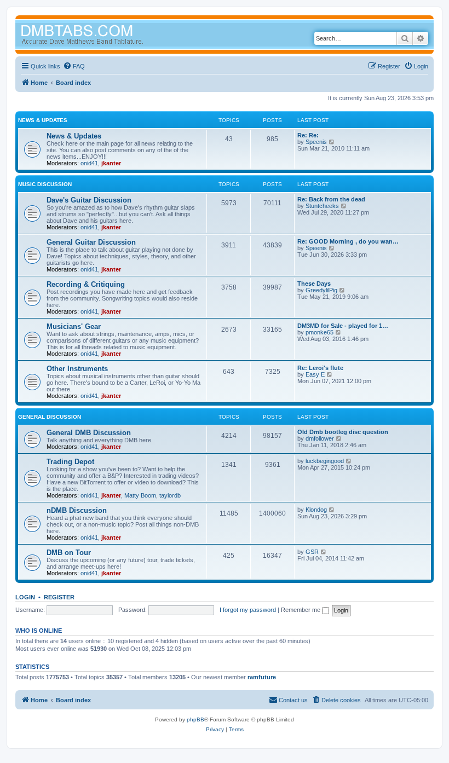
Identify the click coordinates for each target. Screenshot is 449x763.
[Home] (103, 35)
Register (59, 597)
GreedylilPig (321, 290)
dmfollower (320, 438)
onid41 (89, 163)
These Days (314, 283)
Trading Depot (70, 462)
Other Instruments (77, 369)
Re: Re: (308, 135)
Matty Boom (140, 495)
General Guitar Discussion (91, 242)
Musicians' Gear (74, 326)
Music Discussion (45, 184)
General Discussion (49, 417)
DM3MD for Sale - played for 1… (342, 325)
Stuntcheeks (322, 206)
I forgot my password (248, 609)
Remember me (301, 609)
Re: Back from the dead (331, 199)
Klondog (316, 509)
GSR (312, 551)
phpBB (195, 719)
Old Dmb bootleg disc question (342, 432)
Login (25, 597)
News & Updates (42, 120)
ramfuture (261, 677)
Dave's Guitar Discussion (89, 200)
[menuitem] (74, 66)
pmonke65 (319, 332)
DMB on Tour (69, 552)
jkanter (111, 163)
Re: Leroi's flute (320, 368)
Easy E (315, 374)
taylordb (170, 495)
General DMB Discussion (89, 433)
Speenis (316, 141)
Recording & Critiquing (86, 284)
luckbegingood (325, 461)
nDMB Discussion (77, 510)
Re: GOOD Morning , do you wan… (348, 241)
